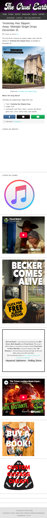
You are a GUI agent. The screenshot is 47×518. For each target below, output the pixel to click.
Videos (34, 14)
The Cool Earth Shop (32, 18)
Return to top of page (25, 510)
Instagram (11, 18)
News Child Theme (22, 513)
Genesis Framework (38, 513)
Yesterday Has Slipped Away (27, 91)
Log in (28, 515)
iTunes (10, 14)
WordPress (21, 515)
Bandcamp (26, 14)
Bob (17, 34)
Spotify (18, 14)
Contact (19, 18)
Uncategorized (17, 121)
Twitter (41, 14)
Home (5, 14)
